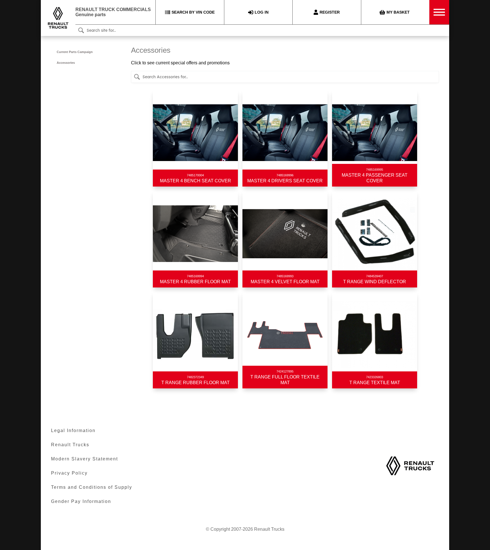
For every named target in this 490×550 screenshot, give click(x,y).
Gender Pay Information (81, 501)
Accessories (66, 62)
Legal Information (73, 430)
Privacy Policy (69, 473)
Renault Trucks (70, 444)
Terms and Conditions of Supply (91, 487)
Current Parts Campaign (75, 52)
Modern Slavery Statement (84, 458)
